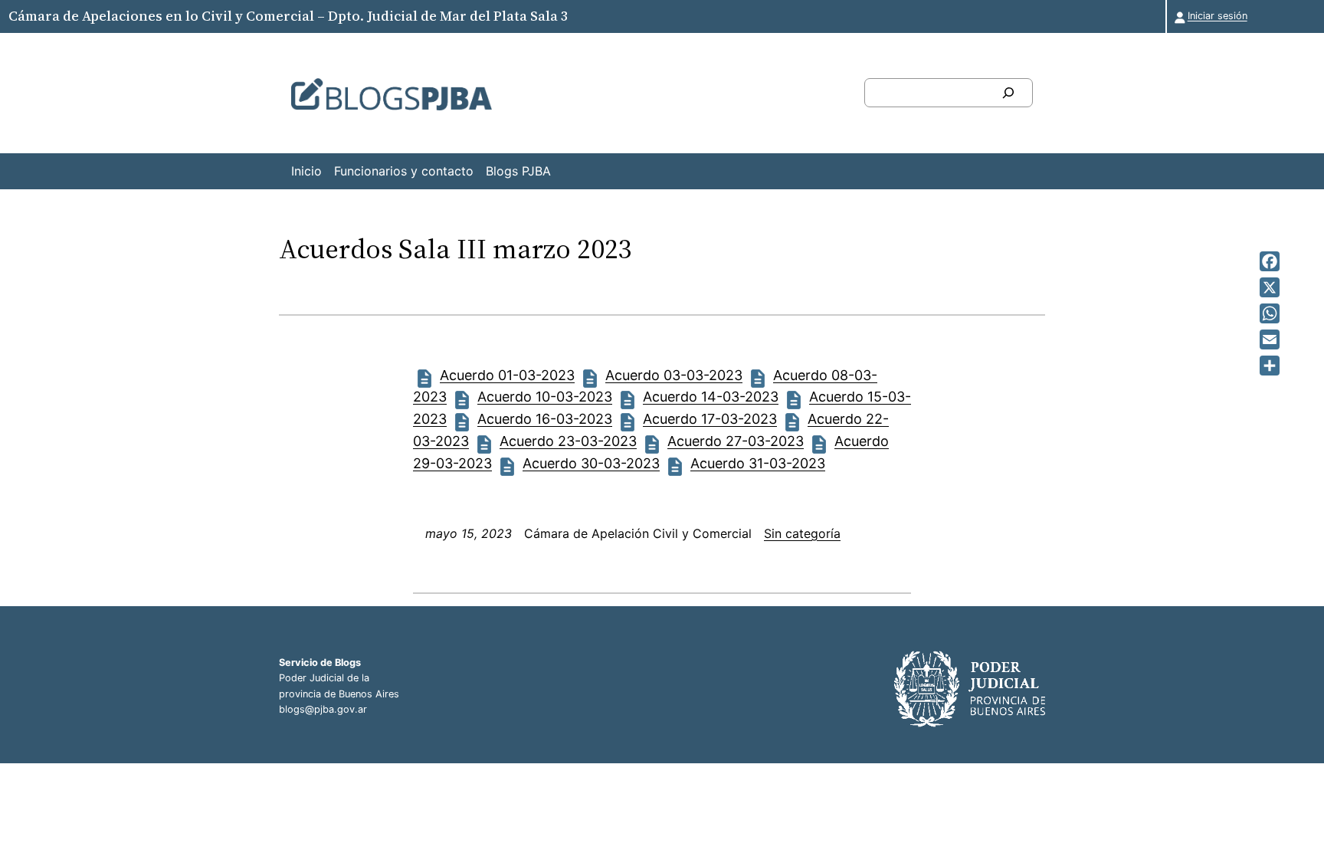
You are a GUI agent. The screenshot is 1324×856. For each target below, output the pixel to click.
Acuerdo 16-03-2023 (544, 419)
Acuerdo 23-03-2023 (568, 441)
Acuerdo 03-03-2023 (673, 375)
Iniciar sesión (1217, 15)
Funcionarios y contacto (404, 171)
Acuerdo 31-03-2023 (757, 463)
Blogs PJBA (518, 171)
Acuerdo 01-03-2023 (507, 375)
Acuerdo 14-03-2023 (710, 397)
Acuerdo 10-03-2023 (544, 397)
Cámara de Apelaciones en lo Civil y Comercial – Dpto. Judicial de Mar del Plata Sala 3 (288, 15)
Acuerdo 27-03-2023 (735, 441)
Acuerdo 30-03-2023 (591, 463)
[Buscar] (1008, 92)
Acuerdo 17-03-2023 (710, 419)
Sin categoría (802, 533)
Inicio (306, 171)
